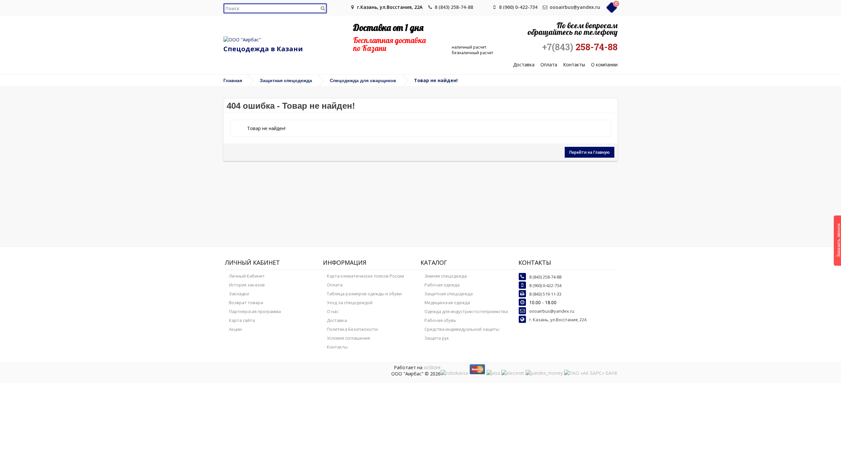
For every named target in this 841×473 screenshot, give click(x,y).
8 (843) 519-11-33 (545, 294)
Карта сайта (242, 320)
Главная (232, 80)
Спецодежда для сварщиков (363, 80)
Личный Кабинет (247, 276)
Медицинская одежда (447, 302)
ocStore (432, 367)
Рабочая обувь (440, 320)
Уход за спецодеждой (350, 302)
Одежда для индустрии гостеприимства (466, 311)
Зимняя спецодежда (445, 276)
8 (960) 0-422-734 (518, 7)
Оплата (548, 64)
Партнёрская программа (255, 311)
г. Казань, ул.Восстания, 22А (558, 320)
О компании (604, 64)
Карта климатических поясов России (365, 276)
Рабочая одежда (442, 285)
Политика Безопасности (352, 329)
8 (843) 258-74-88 (454, 7)
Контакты (574, 64)
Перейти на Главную (589, 152)
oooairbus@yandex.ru (575, 7)
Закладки (239, 294)
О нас (332, 311)
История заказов (247, 285)
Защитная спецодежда (286, 80)
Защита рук (436, 338)
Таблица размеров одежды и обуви (364, 294)
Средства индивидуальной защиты (461, 329)
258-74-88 (580, 47)
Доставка (523, 64)
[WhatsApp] (483, 7)
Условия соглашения (348, 338)
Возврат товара (246, 302)
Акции (235, 329)
